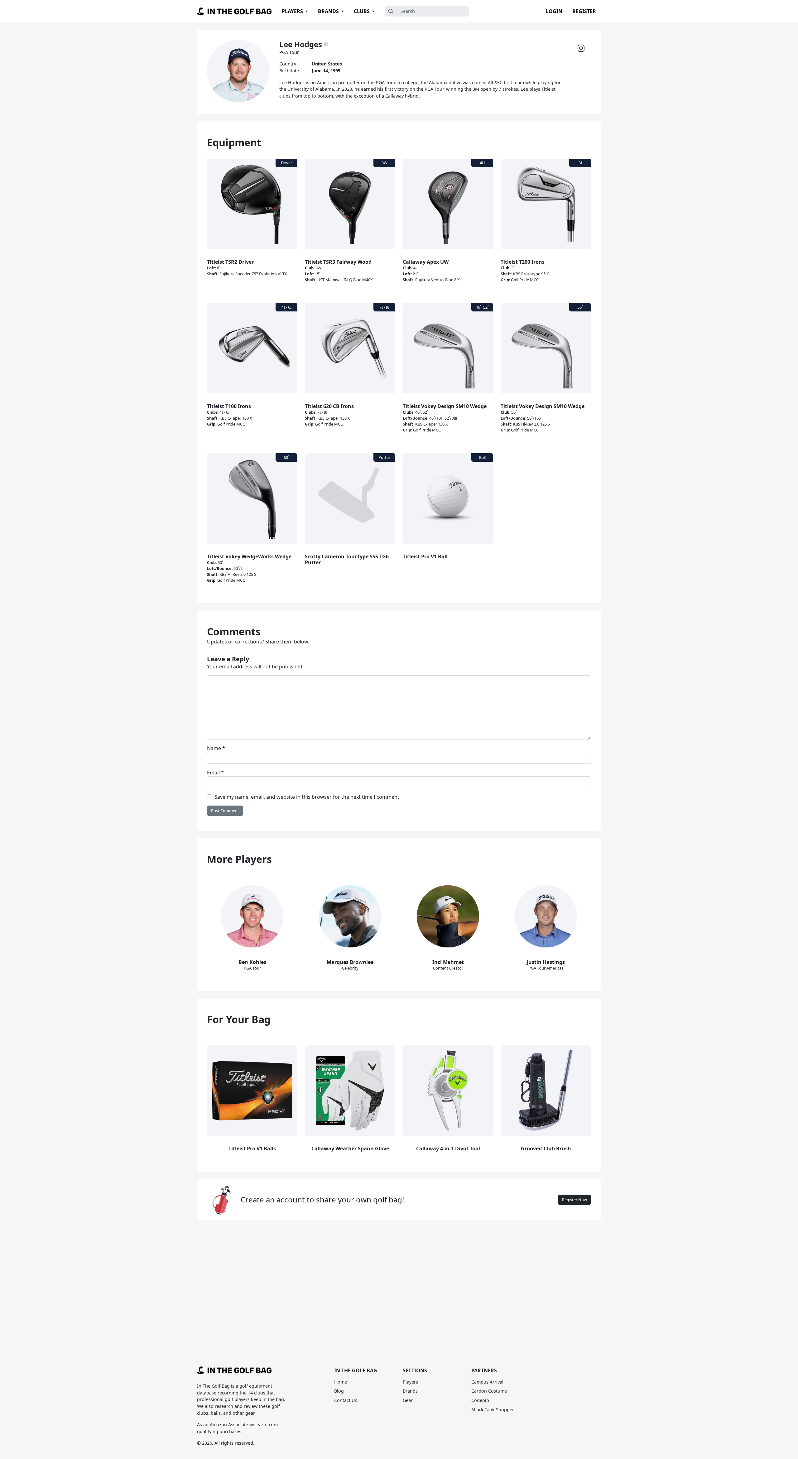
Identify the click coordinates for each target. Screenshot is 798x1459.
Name (216, 748)
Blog (339, 1391)
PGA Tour (289, 52)
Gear (408, 1400)
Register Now (574, 1199)
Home (340, 1382)
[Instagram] (581, 49)
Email (215, 772)
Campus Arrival (487, 1382)
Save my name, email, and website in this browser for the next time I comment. (307, 796)
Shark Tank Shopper (492, 1410)
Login (554, 11)
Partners (484, 1370)
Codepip (480, 1400)
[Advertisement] (399, 1279)
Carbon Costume (489, 1391)
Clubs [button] (362, 11)
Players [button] (293, 11)
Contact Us (345, 1400)
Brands (410, 1391)
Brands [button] (329, 11)
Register (584, 11)
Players (410, 1382)
